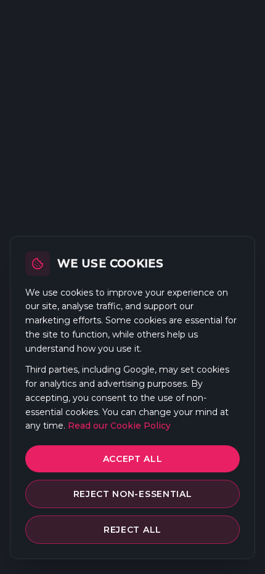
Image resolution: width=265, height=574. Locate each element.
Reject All (132, 529)
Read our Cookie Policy (119, 425)
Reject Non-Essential (132, 493)
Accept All (133, 458)
